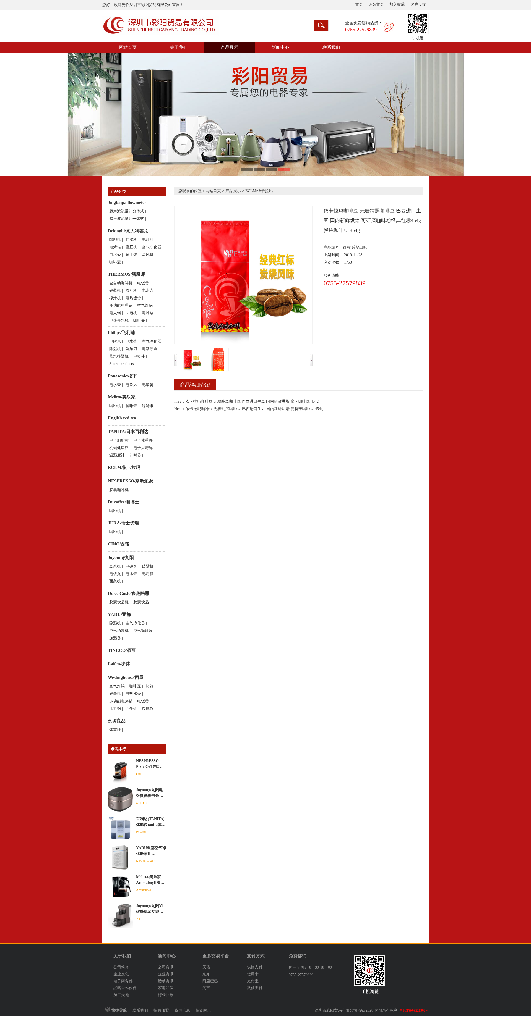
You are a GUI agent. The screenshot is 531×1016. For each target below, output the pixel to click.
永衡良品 (117, 720)
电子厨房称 (143, 448)
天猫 (206, 967)
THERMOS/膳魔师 (126, 274)
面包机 (131, 313)
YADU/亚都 (119, 614)
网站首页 (128, 47)
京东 (206, 974)
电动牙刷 (149, 349)
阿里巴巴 (210, 981)
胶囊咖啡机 (119, 490)
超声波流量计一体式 (126, 219)
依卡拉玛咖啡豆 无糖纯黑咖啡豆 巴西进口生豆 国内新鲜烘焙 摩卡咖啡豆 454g (252, 401)
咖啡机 (115, 240)
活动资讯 (165, 981)
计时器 (135, 455)
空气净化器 (151, 247)
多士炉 (131, 255)
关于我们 (179, 47)
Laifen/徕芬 (119, 663)
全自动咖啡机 (120, 283)
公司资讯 (165, 967)
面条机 (115, 581)
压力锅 (115, 709)
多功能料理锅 (120, 305)
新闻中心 (280, 47)
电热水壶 (133, 694)
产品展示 (229, 47)
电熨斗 (139, 356)
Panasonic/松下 (122, 376)
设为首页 (376, 4)
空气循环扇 (143, 631)
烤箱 (149, 686)
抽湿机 (131, 240)
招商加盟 (161, 1010)
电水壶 (115, 255)
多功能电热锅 (120, 701)
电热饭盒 (133, 298)
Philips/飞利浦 (121, 332)
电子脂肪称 (119, 440)
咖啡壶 (115, 262)
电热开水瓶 (119, 320)
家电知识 (165, 988)
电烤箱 (115, 247)
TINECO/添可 (122, 650)
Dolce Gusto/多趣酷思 (128, 593)
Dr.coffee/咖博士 (123, 502)
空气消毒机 (119, 631)
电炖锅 (147, 313)
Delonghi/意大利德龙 (128, 231)
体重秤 (115, 730)
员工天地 (121, 995)
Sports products (121, 364)
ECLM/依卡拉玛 (124, 467)
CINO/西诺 (118, 544)
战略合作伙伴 (125, 988)
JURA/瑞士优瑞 (123, 523)
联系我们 (331, 47)
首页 (359, 4)
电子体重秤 (143, 440)
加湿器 (115, 638)
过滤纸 (147, 406)
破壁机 (115, 290)
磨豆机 (131, 247)
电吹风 (115, 341)
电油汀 (147, 240)
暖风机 (147, 255)
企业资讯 (165, 974)
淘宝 (206, 988)
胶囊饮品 (141, 602)
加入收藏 (397, 4)
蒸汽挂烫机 (119, 356)
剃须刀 (131, 349)
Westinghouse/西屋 (126, 677)
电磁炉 (131, 566)
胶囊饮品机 (119, 602)
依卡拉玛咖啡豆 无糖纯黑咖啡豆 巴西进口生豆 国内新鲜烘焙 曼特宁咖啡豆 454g (254, 409)
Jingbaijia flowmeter (127, 202)
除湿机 (115, 349)
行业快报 (165, 995)
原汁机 (131, 290)
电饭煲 (143, 283)
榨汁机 (115, 298)
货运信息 (182, 1010)
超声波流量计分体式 (126, 211)
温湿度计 (117, 455)
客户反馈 (418, 4)
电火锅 (115, 313)
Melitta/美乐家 (122, 397)
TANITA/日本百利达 (128, 431)
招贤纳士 (203, 1010)
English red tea (122, 418)
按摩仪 (147, 709)
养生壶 (131, 709)
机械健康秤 (119, 448)
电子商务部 (123, 981)
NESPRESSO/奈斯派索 (130, 481)
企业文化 (121, 974)
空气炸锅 (145, 305)
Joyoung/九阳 (121, 557)
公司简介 (121, 967)
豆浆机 (115, 566)
